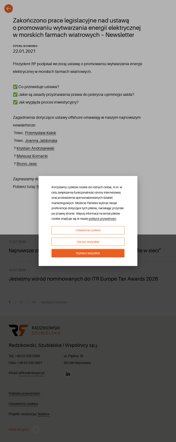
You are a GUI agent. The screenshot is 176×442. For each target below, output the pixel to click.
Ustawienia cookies (88, 230)
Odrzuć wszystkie (88, 242)
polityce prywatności (102, 218)
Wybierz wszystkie (88, 253)
